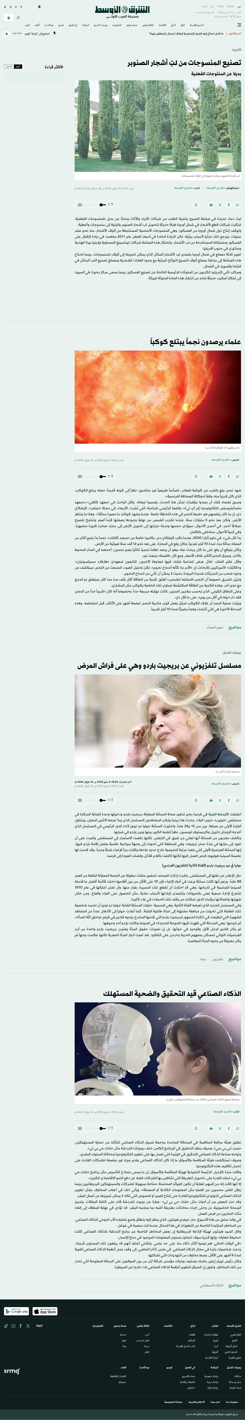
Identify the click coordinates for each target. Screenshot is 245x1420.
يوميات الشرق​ (101, 25)
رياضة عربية (212, 1382)
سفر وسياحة (235, 1382)
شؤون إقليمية (235, 1358)
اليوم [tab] (18, 66)
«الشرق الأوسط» (215, 188)
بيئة (124, 1346)
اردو (212, 6)
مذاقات (237, 1376)
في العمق (73, 25)
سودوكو (122, 1382)
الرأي (173, 25)
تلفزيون (217, 959)
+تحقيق (191, 1388)
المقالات (192, 1335)
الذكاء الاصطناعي (211, 1285)
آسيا (216, 1346)
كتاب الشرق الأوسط (185, 1346)
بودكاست (49, 25)
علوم (124, 1341)
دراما (203, 959)
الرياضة (85, 25)
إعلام (147, 1352)
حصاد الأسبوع (188, 1376)
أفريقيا (215, 1352)
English (230, 6)
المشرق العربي (231, 1352)
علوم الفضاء (215, 627)
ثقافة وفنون (148, 25)
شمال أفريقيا (231, 1346)
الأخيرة (236, 50)
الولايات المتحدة (211, 1335)
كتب (147, 1335)
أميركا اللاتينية (211, 1358)
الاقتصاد (162, 25)
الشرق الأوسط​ (197, 25)
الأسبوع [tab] (9, 66)
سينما (146, 1346)
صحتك (123, 1335)
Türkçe (220, 6)
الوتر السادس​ (142, 1341)
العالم (183, 25)
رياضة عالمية (212, 1388)
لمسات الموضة (235, 1388)
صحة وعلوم (132, 25)
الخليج (234, 1341)
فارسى (204, 6)
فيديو (61, 25)
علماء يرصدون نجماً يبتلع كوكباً (195, 342)
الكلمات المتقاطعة (118, 1376)
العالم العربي (236, 1335)
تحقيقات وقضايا (187, 1382)
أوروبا (215, 1341)
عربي (239, 6)
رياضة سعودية (211, 1376)
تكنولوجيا (117, 25)
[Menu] (239, 25)
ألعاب (37, 25)
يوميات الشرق (232, 652)
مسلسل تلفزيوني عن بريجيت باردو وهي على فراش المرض (159, 666)
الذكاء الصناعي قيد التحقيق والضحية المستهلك (172, 994)
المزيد (27, 25)
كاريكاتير (191, 1341)
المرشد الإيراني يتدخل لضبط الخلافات (201, 34)
